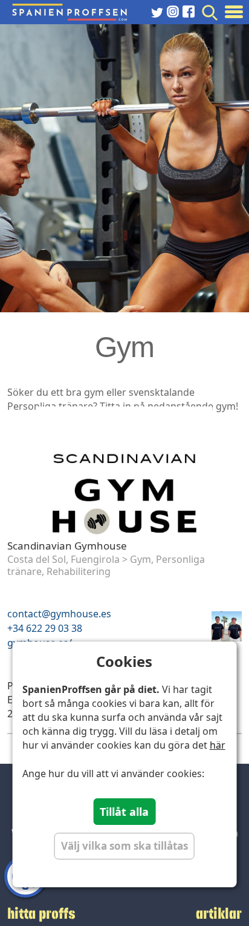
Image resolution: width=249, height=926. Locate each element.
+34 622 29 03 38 (44, 628)
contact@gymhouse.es (59, 613)
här (217, 745)
